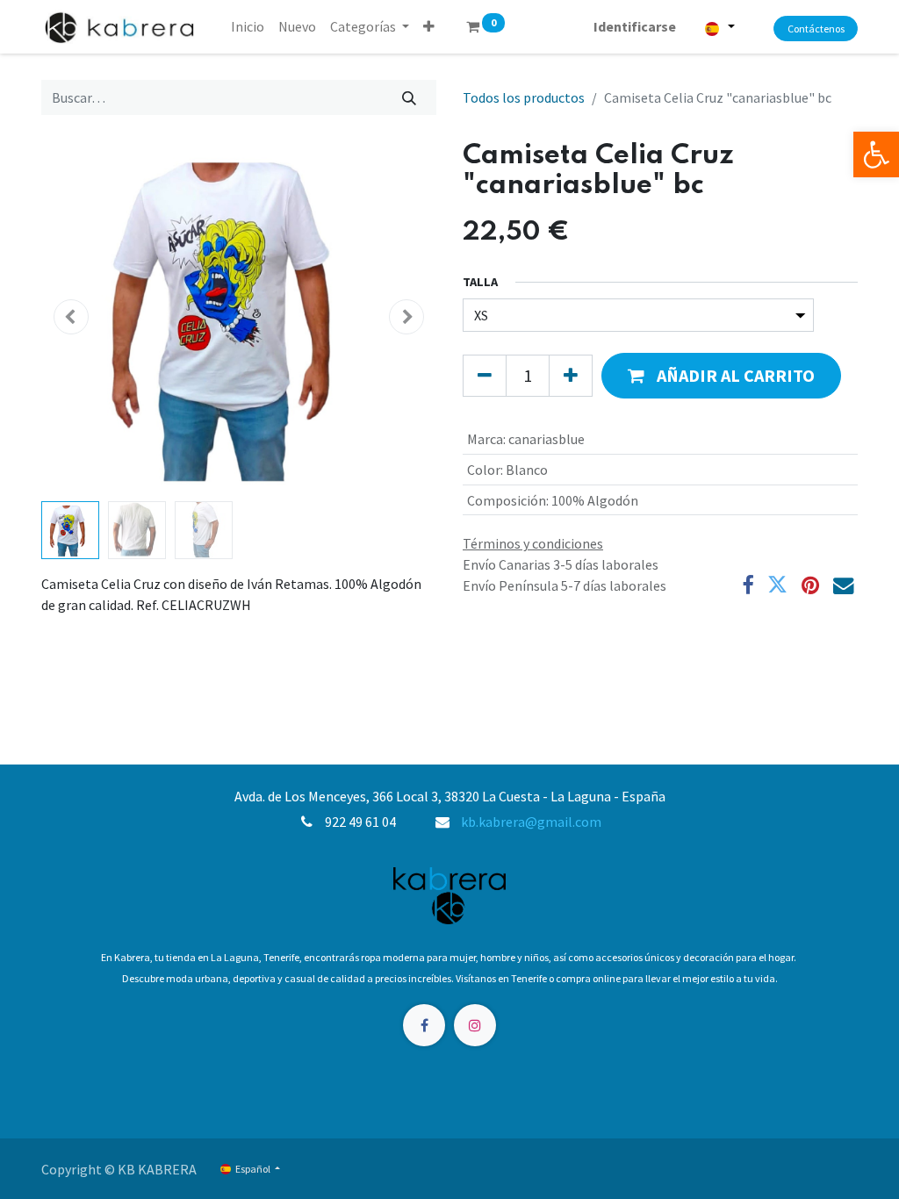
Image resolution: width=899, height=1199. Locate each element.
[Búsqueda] (409, 97)
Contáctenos (816, 28)
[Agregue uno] (571, 376)
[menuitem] (247, 26)
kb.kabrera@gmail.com (531, 821)
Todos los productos (524, 97)
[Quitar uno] (485, 376)
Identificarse (634, 26)
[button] (429, 26)
